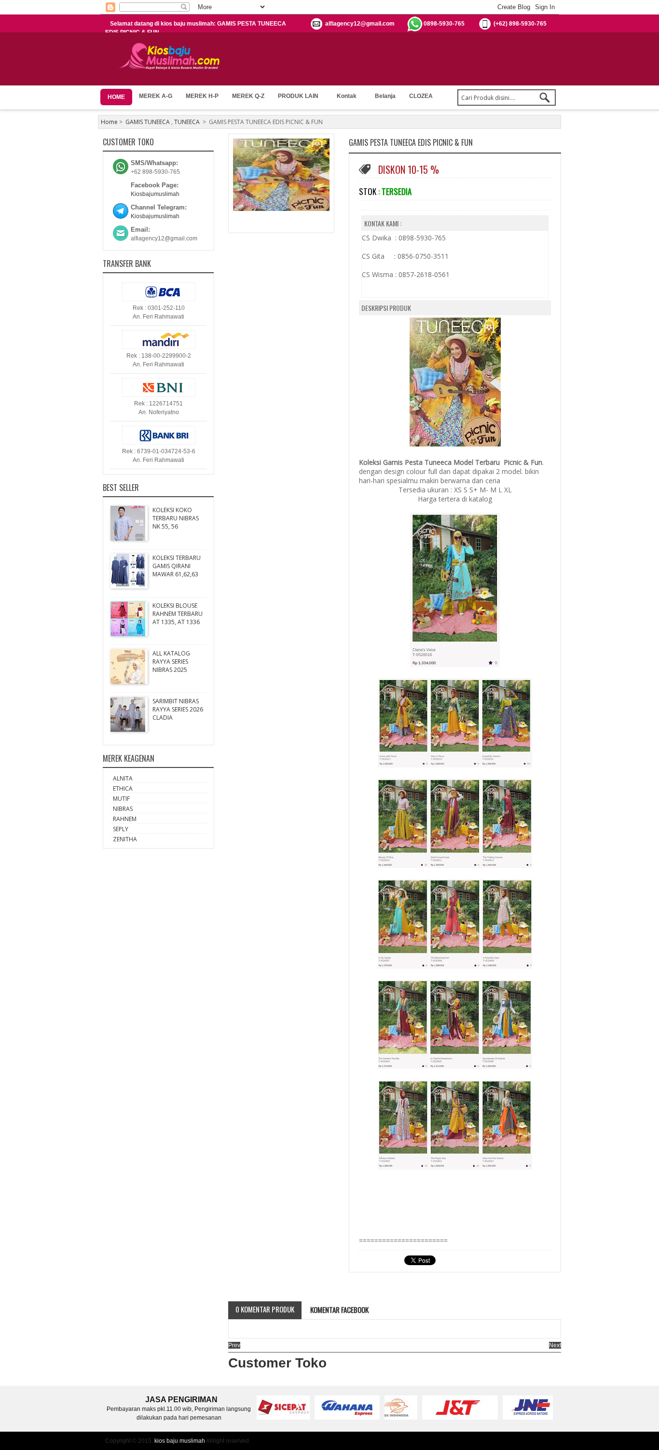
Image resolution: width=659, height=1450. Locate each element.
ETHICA (123, 788)
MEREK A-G (155, 96)
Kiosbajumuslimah (155, 194)
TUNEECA (187, 122)
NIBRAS (123, 809)
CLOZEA (421, 96)
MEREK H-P (202, 96)
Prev (234, 1345)
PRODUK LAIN (298, 96)
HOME (116, 97)
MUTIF (121, 799)
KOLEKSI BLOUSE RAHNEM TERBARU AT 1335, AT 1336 (177, 613)
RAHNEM (125, 819)
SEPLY (120, 829)
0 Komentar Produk (264, 1309)
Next (555, 1345)
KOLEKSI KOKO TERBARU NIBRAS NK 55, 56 (175, 518)
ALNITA (123, 778)
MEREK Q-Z (248, 96)
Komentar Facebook (339, 1309)
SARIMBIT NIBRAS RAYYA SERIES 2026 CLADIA (177, 709)
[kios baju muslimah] (172, 56)
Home (109, 122)
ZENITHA (125, 839)
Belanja (385, 96)
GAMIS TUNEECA (147, 122)
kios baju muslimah (179, 1440)
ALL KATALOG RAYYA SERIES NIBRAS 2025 (171, 661)
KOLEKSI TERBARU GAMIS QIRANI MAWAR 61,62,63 (176, 566)
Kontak (347, 96)
